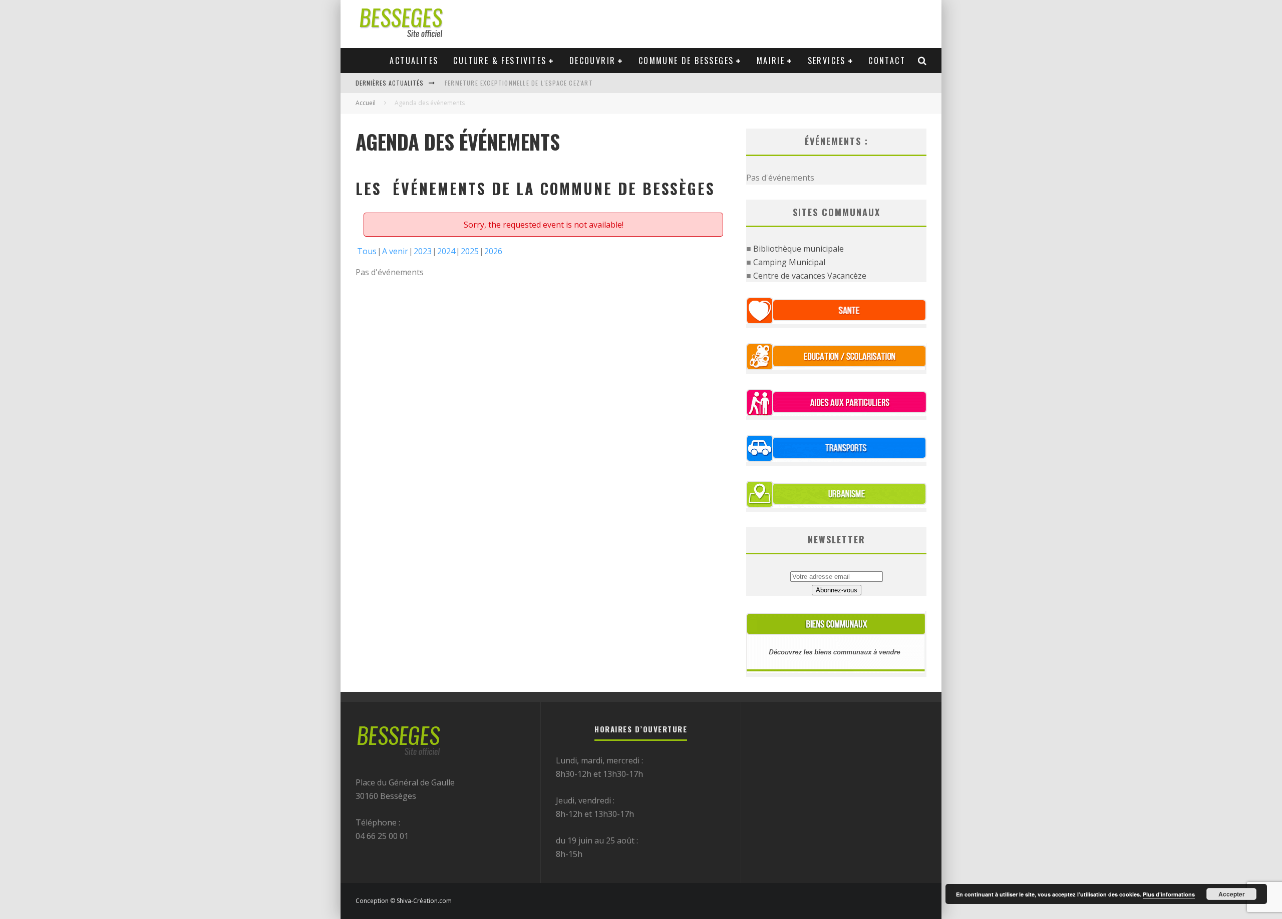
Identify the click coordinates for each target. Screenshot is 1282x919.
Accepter (1231, 893)
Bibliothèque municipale (798, 248)
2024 (446, 251)
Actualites (414, 61)
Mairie (771, 61)
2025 (470, 251)
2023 (423, 251)
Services (827, 61)
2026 (493, 251)
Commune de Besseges (686, 61)
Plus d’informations (1169, 894)
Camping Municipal (789, 262)
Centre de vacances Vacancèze (809, 275)
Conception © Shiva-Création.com (404, 900)
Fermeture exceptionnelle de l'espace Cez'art (519, 83)
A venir (395, 251)
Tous (367, 251)
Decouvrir (592, 61)
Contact (886, 61)
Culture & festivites (499, 61)
